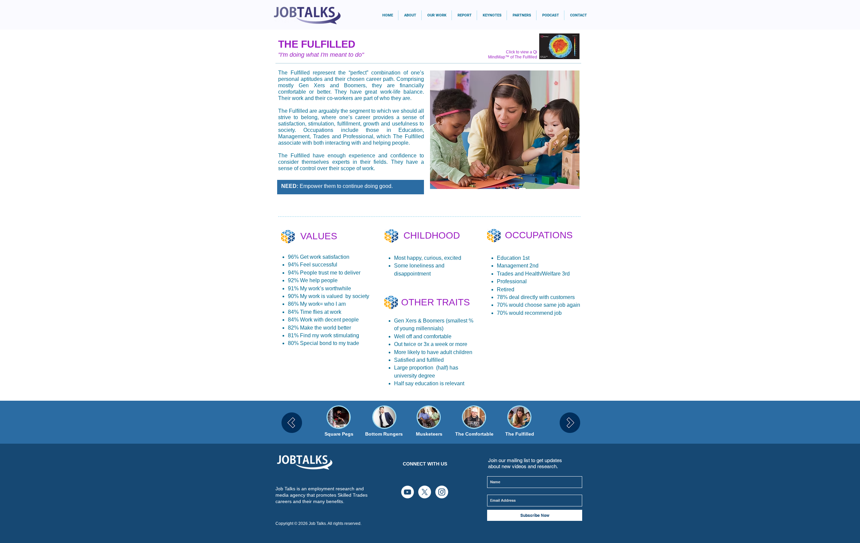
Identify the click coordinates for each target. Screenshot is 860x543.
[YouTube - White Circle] (407, 492)
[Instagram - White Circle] (441, 492)
